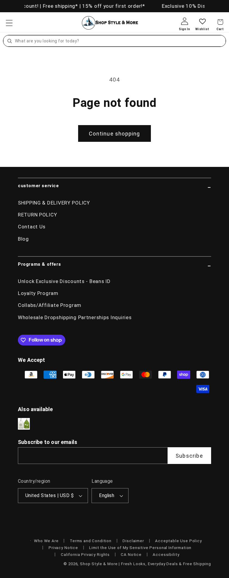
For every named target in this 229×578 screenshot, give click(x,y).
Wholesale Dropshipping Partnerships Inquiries (74, 317)
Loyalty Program (38, 293)
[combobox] (119, 41)
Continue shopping (114, 133)
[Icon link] (24, 424)
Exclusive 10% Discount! (191, 6)
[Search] (9, 41)
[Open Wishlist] (202, 26)
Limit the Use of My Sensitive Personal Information (140, 547)
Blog (23, 239)
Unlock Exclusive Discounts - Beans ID (64, 281)
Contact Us (32, 227)
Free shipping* (59, 6)
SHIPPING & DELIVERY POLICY (54, 203)
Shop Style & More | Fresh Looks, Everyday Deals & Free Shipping (145, 564)
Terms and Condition (91, 541)
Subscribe (189, 456)
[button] (9, 23)
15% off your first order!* (112, 6)
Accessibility (166, 554)
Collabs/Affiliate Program (49, 305)
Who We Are (46, 541)
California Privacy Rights (85, 554)
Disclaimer (133, 541)
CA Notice (131, 554)
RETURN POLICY (37, 215)
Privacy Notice (63, 547)
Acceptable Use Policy (178, 541)
